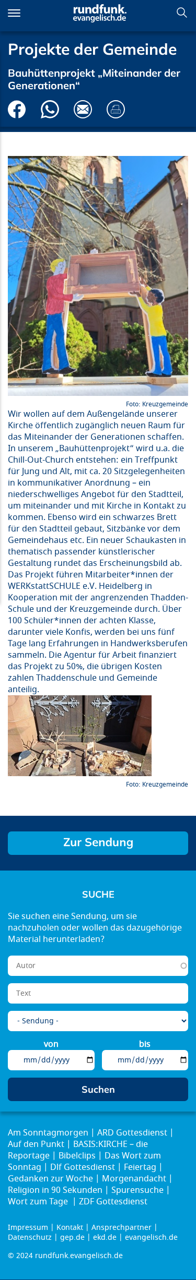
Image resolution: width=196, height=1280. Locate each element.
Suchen (182, 12)
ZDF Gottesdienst (113, 1202)
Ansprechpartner (121, 1227)
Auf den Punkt (36, 1144)
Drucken (116, 109)
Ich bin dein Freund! (98, 843)
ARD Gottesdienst (132, 1133)
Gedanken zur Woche (50, 1179)
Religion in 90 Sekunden (55, 1190)
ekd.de (105, 1237)
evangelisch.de (151, 1237)
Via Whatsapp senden (50, 109)
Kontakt (69, 1227)
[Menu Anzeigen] (14, 13)
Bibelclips (77, 1156)
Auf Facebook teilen (17, 109)
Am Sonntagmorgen (48, 1133)
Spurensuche (137, 1190)
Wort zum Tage (39, 1202)
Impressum (28, 1227)
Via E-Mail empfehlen (83, 109)
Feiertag (140, 1167)
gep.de (72, 1237)
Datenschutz (30, 1237)
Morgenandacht (134, 1179)
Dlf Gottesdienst (82, 1167)
